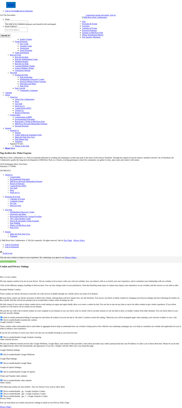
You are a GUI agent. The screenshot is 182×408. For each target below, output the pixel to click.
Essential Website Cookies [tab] (10, 290)
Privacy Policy (79, 240)
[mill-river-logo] (94, 17)
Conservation (15, 115)
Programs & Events (89, 24)
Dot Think (68, 240)
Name (7, 19)
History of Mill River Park (20, 225)
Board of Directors (17, 184)
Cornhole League (17, 201)
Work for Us (15, 192)
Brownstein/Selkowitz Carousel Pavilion (26, 216)
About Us (14, 97)
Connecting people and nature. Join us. (101, 15)
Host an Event (15, 55)
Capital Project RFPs (18, 186)
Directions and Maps (18, 214)
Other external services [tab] (9, 339)
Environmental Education (20, 179)
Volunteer (13, 236)
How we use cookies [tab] (8, 277)
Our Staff (13, 188)
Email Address (11, 26)
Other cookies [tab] (5, 383)
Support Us (14, 130)
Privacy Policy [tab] (5, 398)
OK (1, 262)
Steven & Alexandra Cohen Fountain (24, 221)
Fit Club (13, 203)
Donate (11, 5)
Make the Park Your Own (20, 234)
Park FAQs (14, 228)
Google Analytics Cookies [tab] (10, 322)
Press (12, 190)
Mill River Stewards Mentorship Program (26, 181)
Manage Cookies (9, 262)
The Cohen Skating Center (20, 219)
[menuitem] (93, 56)
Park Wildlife (15, 223)
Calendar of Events (17, 199)
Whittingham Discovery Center (22, 212)
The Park (13, 73)
